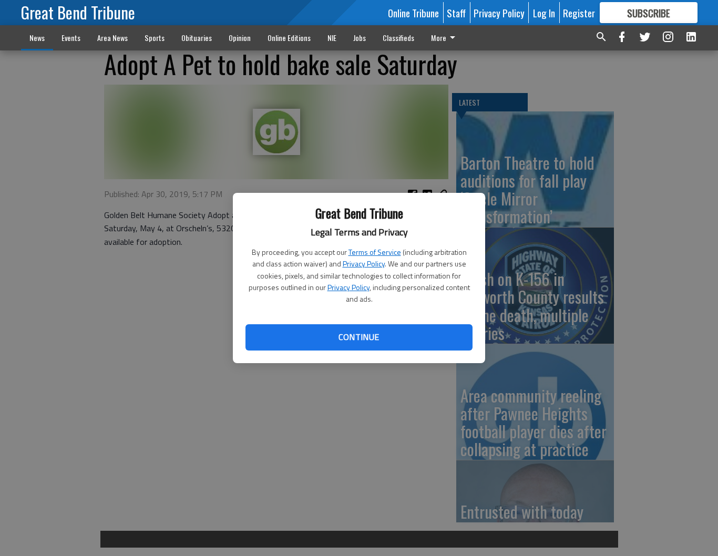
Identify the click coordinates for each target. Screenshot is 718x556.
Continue (359, 337)
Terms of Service (374, 252)
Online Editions (289, 37)
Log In (544, 12)
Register (579, 12)
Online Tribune (413, 12)
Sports (155, 37)
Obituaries (196, 37)
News (37, 37)
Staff (456, 12)
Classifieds (398, 37)
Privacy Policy (364, 263)
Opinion (240, 37)
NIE (331, 37)
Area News (112, 37)
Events (70, 37)
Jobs (359, 37)
